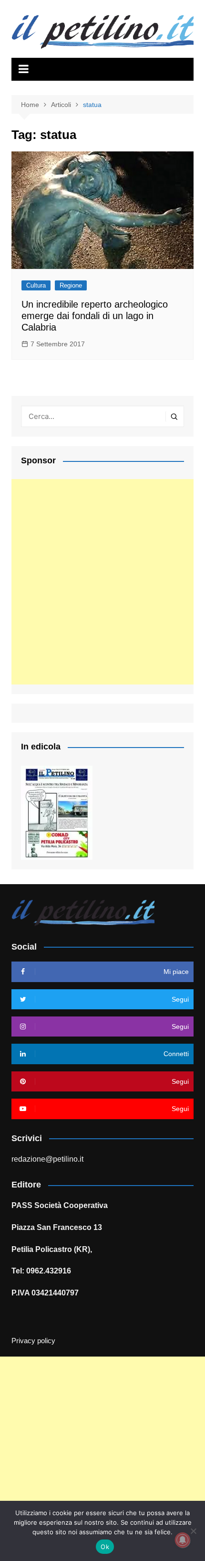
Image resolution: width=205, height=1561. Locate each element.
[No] (193, 1531)
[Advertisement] (102, 581)
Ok (105, 1546)
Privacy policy (33, 1341)
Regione (71, 285)
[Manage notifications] (182, 1540)
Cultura (36, 285)
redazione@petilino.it (47, 1159)
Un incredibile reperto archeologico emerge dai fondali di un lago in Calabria (94, 315)
